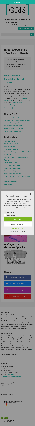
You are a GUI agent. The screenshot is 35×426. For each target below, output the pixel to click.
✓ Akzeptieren (17, 219)
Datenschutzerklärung (22, 207)
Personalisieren (17, 228)
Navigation (17, 2)
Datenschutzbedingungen (17, 231)
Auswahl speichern (17, 224)
